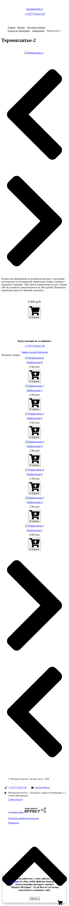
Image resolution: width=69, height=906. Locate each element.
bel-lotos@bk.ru (34, 9)
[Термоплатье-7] (34, 385)
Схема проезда (15, 799)
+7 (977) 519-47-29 (35, 13)
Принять (34, 898)
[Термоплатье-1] (34, 525)
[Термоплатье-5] (34, 413)
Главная (11, 27)
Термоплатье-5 (34, 418)
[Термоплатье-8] (34, 357)
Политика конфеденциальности (23, 818)
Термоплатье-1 (34, 530)
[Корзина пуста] (60, 904)
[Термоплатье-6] (34, 441)
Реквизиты (13, 823)
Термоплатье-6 (34, 446)
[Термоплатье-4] (34, 469)
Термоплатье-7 (34, 390)
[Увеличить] (34, 52)
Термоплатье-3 (34, 502)
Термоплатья (38, 31)
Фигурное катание (36, 27)
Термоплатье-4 (34, 474)
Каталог (21, 27)
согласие (14, 881)
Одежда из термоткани (19, 31)
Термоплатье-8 (34, 362)
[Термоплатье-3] (34, 497)
